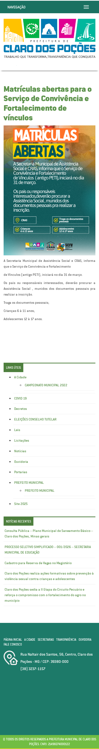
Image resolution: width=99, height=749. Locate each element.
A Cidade (20, 377)
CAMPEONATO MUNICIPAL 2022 (46, 385)
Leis (17, 430)
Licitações (21, 440)
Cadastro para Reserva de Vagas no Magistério (38, 563)
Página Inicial (13, 639)
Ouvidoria (21, 461)
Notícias (20, 451)
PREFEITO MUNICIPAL (29, 482)
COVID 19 (20, 398)
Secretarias (46, 639)
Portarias (20, 472)
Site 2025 (21, 504)
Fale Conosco (13, 644)
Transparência (66, 639)
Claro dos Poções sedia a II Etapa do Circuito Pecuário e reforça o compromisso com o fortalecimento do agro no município (45, 595)
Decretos (20, 409)
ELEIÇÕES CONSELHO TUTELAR (35, 419)
